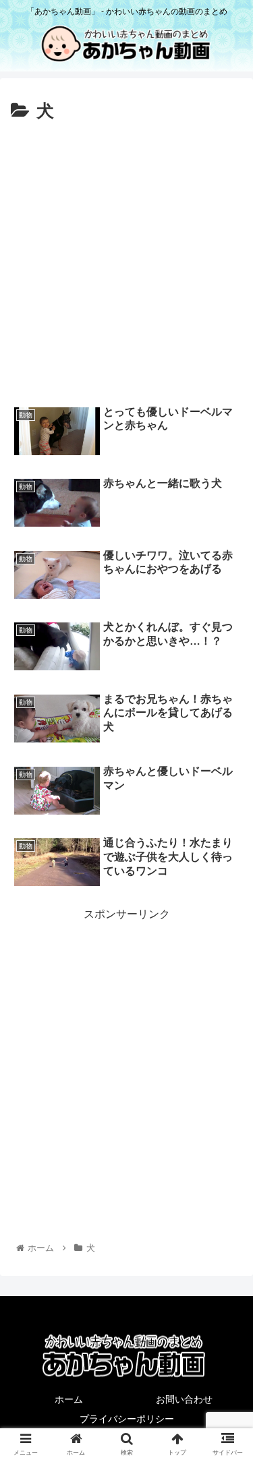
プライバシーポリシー (127, 1418)
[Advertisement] (126, 260)
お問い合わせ (184, 1399)
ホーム (69, 1399)
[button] (226, 1212)
